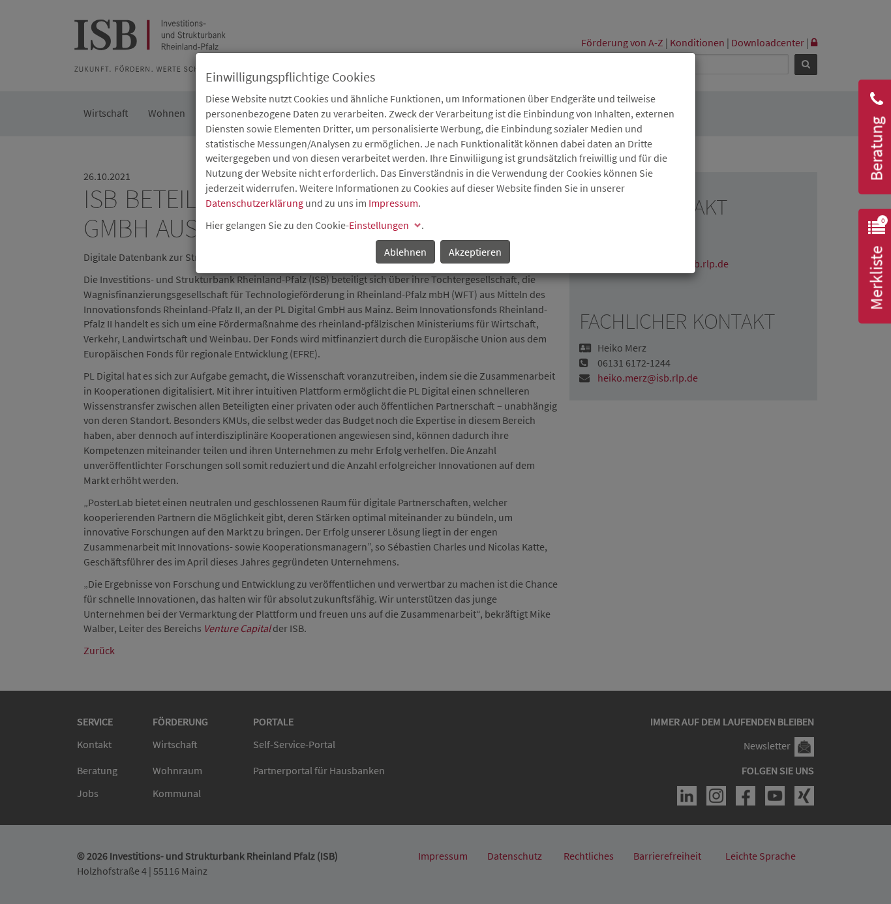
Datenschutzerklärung (254, 202)
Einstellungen (379, 225)
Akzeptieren (475, 251)
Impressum (393, 202)
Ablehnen (405, 251)
